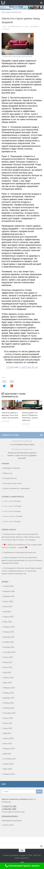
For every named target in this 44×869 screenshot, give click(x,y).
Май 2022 (7, 754)
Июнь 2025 (8, 606)
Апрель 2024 (9, 677)
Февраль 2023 (9, 749)
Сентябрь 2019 (9, 759)
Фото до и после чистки (13, 483)
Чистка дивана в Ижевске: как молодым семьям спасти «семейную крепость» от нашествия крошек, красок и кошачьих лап (22, 571)
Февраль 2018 (9, 774)
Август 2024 (8, 657)
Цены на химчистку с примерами (17, 488)
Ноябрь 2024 (9, 642)
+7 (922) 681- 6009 (9, 809)
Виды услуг (8, 473)
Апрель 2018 (9, 764)
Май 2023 (7, 733)
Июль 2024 (8, 662)
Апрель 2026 (9, 586)
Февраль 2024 (9, 688)
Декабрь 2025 (9, 596)
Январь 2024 (9, 693)
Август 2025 (8, 601)
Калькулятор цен (10, 478)
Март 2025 (8, 622)
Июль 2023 (8, 723)
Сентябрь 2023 (9, 713)
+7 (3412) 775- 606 (9, 806)
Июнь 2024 (8, 667)
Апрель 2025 (9, 617)
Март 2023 (8, 743)
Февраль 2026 (9, 591)
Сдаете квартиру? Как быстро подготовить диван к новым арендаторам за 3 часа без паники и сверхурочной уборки (22, 560)
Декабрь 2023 (9, 698)
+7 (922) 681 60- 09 (28, 367)
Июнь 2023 (8, 728)
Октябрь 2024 (9, 647)
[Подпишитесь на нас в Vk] (41, 435)
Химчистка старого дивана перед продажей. (17, 56)
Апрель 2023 (9, 738)
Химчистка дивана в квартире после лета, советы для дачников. (10, 415)
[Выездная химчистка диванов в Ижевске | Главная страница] (3, 2)
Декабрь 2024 (9, 637)
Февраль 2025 (9, 627)
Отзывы (18, 501)
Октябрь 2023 (9, 708)
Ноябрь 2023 (9, 703)
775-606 (10, 367)
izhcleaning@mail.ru (10, 816)
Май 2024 (7, 672)
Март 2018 (8, 769)
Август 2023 (8, 718)
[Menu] (41, 2)
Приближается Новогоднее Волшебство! (20, 552)
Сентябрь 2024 (9, 652)
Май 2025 (7, 612)
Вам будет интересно (11, 12)
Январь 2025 (9, 632)
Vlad (4, 26)
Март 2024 (8, 683)
